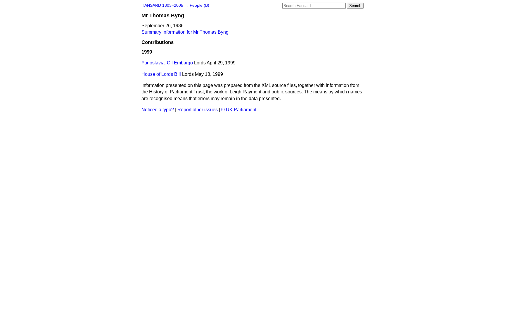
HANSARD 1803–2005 (162, 5)
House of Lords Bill (161, 74)
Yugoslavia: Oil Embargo (167, 62)
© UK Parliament (238, 109)
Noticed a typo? (157, 109)
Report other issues (197, 109)
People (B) (199, 5)
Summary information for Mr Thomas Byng (185, 32)
